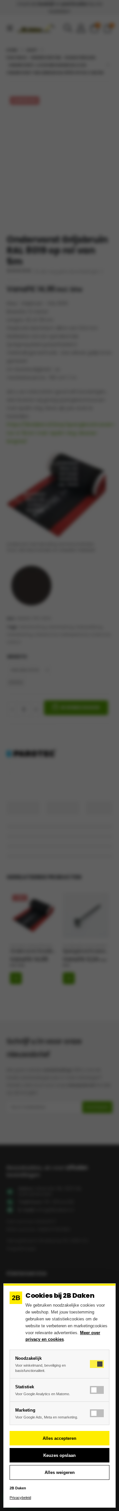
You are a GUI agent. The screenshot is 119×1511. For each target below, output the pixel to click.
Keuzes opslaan (59, 1455)
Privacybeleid (20, 1498)
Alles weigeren (60, 1472)
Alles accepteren (59, 1438)
